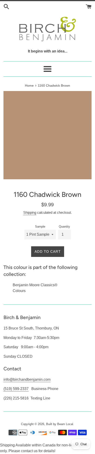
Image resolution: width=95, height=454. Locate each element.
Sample (40, 226)
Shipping (29, 212)
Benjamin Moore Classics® (35, 285)
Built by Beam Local (59, 424)
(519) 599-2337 (16, 389)
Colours (19, 291)
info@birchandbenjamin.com (26, 379)
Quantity (64, 226)
